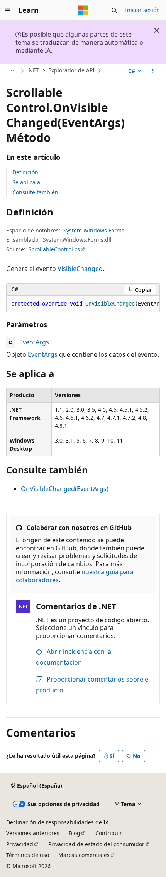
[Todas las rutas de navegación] (13, 71)
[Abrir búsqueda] (114, 10)
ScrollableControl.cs (54, 249)
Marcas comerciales (84, 855)
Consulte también (35, 192)
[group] (83, 304)
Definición (25, 172)
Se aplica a (26, 182)
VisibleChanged (80, 268)
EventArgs (34, 342)
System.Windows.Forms (93, 230)
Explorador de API (71, 70)
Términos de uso (27, 855)
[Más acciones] (153, 71)
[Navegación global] (7, 10)
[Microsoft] (83, 10)
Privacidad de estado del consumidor (96, 844)
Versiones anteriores (32, 833)
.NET (33, 70)
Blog (74, 833)
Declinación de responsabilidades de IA (57, 822)
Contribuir (108, 833)
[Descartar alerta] (157, 30)
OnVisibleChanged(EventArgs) (64, 488)
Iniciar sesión (142, 9)
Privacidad (19, 844)
